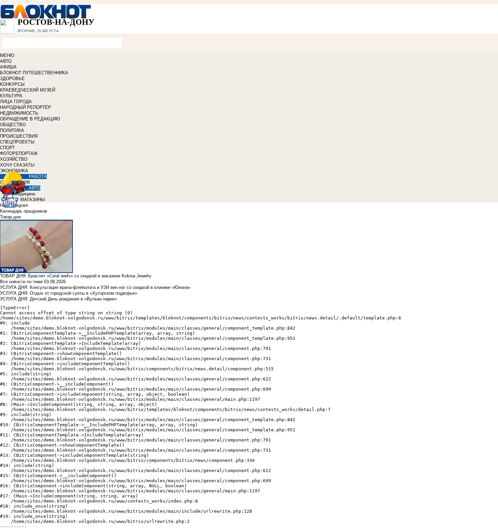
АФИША (8, 67)
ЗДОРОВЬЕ (12, 78)
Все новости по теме (21, 281)
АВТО (6, 61)
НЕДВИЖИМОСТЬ (19, 113)
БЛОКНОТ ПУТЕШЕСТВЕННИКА (34, 72)
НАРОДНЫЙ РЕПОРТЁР (25, 107)
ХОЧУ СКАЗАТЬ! (17, 165)
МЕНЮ (7, 55)
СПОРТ (7, 147)
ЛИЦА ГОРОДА (16, 101)
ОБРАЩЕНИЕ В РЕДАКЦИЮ (30, 118)
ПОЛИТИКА (12, 130)
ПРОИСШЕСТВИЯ (19, 136)
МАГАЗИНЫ (32, 199)
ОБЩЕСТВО (13, 124)
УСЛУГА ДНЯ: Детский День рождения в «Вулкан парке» (58, 298)
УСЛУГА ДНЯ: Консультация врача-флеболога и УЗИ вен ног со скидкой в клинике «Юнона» (95, 287)
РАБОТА (38, 176)
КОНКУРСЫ (12, 84)
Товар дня (10, 216)
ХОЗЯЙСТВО (13, 159)
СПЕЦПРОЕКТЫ (17, 141)
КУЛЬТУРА (11, 95)
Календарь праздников (23, 211)
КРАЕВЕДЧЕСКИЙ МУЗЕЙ (27, 90)
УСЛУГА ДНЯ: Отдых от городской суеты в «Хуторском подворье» (68, 293)
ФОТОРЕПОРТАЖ (19, 153)
